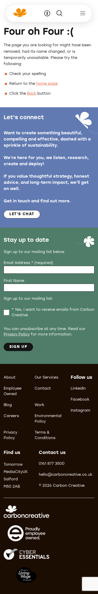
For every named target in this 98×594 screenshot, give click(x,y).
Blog (8, 405)
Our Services (46, 378)
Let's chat (21, 214)
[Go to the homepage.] (19, 15)
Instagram (80, 410)
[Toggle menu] (82, 13)
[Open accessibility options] (47, 13)
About (9, 378)
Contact (43, 388)
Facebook (80, 400)
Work (39, 405)
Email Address (28, 263)
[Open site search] (59, 13)
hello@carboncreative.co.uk (65, 475)
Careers (11, 416)
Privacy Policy (17, 334)
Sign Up (18, 347)
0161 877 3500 (51, 464)
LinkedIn (78, 388)
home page (47, 84)
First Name (14, 281)
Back (31, 94)
